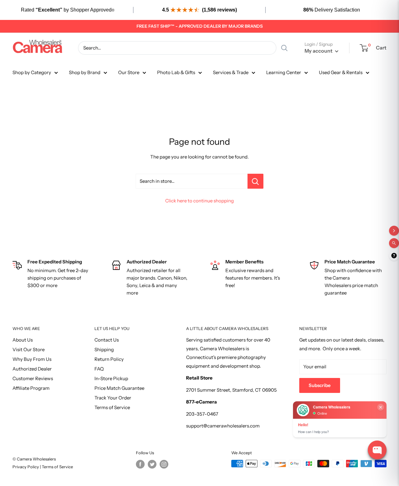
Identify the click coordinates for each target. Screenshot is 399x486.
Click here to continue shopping (199, 201)
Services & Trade (230, 72)
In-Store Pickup (111, 378)
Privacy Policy (26, 466)
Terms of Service (112, 407)
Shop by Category (31, 72)
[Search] (284, 48)
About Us (22, 340)
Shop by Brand (84, 72)
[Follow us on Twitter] (152, 464)
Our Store (128, 72)
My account (319, 51)
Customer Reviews (32, 378)
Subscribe (320, 385)
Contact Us (106, 340)
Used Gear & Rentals (341, 72)
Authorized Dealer (32, 369)
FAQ (99, 369)
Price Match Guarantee (119, 388)
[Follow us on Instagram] (164, 464)
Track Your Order (112, 398)
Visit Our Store (28, 349)
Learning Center (283, 72)
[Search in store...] (255, 181)
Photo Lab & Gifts (176, 72)
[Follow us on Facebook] (140, 464)
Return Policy (109, 359)
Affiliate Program (31, 388)
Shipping (104, 349)
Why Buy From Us (31, 359)
